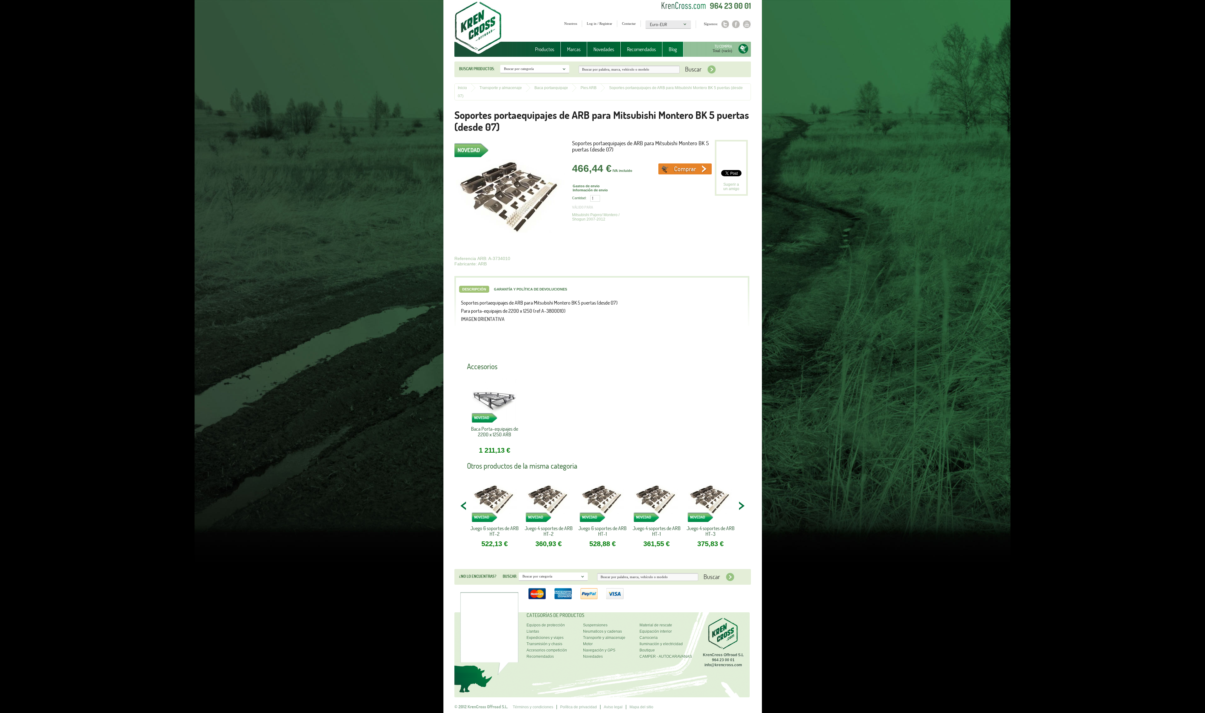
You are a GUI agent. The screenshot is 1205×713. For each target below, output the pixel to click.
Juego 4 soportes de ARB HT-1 (657, 531)
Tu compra (723, 46)
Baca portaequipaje (551, 88)
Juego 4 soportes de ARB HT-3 (711, 531)
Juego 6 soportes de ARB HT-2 (494, 531)
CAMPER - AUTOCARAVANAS (666, 656)
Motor (588, 644)
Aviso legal (613, 707)
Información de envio (590, 190)
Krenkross (478, 28)
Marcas (571, 49)
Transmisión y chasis (544, 644)
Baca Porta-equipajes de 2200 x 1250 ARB (494, 432)
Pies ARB (589, 88)
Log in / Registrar (599, 23)
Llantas (533, 631)
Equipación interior (656, 631)
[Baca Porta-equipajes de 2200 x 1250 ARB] (494, 402)
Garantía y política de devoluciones (530, 289)
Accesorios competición (547, 650)
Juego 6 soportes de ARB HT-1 (602, 531)
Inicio (462, 88)
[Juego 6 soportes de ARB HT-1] (602, 501)
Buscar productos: (477, 68)
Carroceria (649, 638)
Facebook (736, 24)
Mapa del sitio (641, 707)
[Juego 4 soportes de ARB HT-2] (548, 501)
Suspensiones (595, 625)
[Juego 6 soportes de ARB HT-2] (494, 501)
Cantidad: (579, 198)
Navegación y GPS (599, 650)
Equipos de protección (546, 625)
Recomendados (641, 49)
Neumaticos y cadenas (602, 631)
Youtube (747, 24)
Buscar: (510, 576)
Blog (673, 49)
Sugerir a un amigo (731, 186)
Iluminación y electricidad (661, 644)
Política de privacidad (578, 707)
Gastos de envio (586, 186)
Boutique (647, 650)
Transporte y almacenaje (500, 88)
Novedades (603, 49)
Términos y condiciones (533, 707)
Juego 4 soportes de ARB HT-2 (549, 531)
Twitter (725, 24)
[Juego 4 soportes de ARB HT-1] (656, 501)
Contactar (629, 23)
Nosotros (570, 23)
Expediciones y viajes (545, 638)
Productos (541, 49)
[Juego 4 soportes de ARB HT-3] (710, 501)
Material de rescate (656, 625)
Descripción (474, 289)
